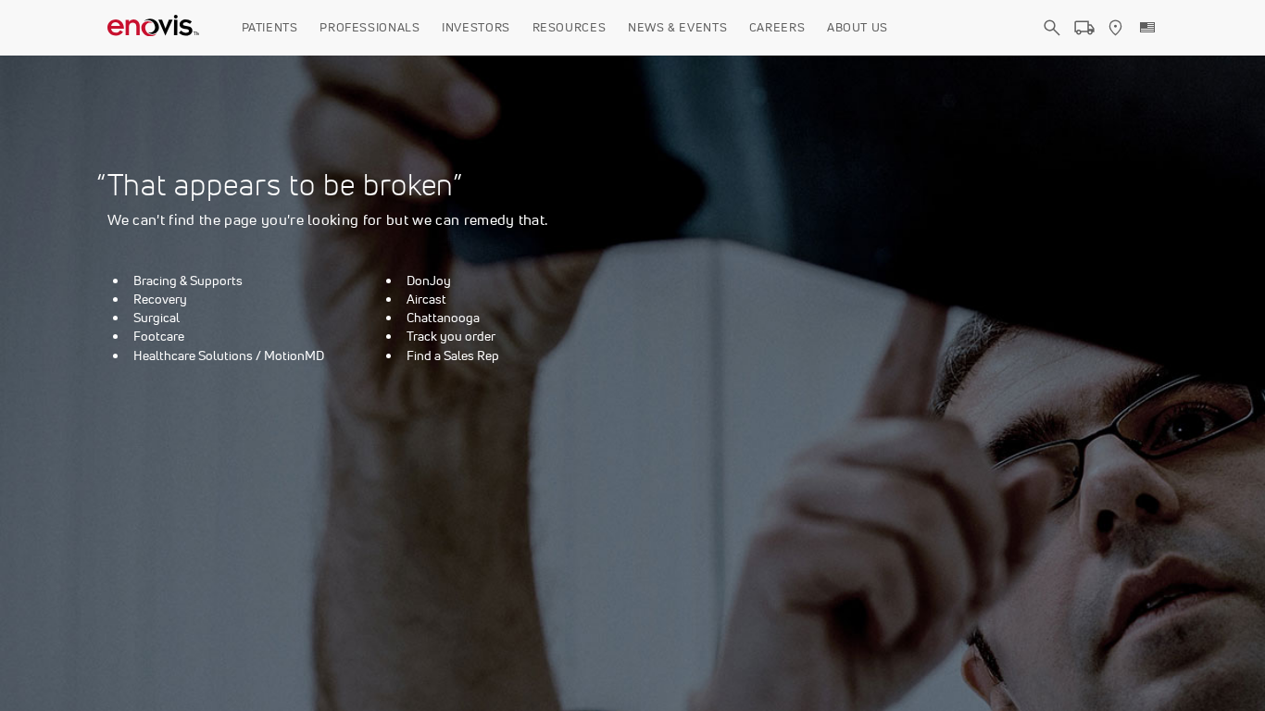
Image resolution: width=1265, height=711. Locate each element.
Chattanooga (443, 317)
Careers (777, 27)
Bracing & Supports (188, 280)
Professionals (369, 27)
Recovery (160, 299)
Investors (476, 27)
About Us (857, 27)
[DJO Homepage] (153, 28)
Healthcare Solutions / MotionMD (228, 355)
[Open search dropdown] (1052, 44)
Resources (569, 27)
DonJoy (429, 280)
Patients (270, 27)
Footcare (158, 336)
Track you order (451, 336)
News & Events (677, 27)
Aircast (426, 299)
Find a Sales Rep (453, 355)
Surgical (156, 317)
